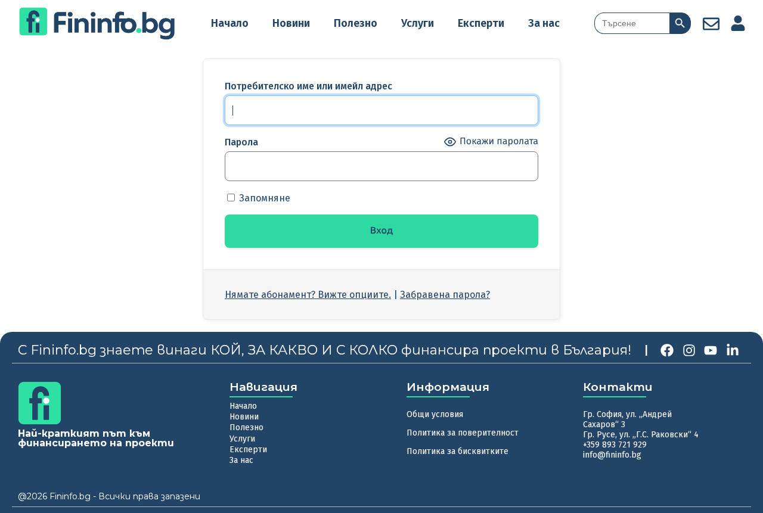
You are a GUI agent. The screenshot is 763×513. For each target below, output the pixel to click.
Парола (241, 142)
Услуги (417, 23)
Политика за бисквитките (457, 451)
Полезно (355, 23)
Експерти (481, 23)
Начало (230, 23)
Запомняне (263, 198)
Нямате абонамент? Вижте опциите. (308, 294)
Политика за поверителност (463, 433)
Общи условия (435, 414)
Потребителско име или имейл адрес (308, 86)
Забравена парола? (445, 294)
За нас (544, 23)
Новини (291, 23)
